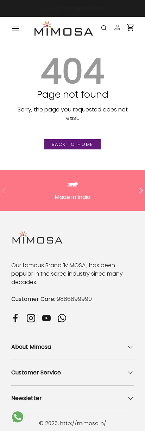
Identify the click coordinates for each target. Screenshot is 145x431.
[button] (130, 27)
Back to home (73, 144)
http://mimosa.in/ (83, 423)
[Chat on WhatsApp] (18, 414)
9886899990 (74, 299)
